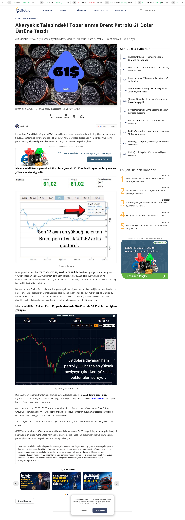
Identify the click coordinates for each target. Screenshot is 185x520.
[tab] (65, 494)
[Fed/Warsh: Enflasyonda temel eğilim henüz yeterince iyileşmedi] (35, 481)
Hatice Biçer (25, 126)
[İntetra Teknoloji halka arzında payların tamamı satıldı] (66, 481)
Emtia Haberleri (29, 19)
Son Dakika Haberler (135, 49)
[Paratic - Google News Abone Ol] (106, 127)
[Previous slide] (3, 3)
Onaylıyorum (100, 510)
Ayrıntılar (83, 510)
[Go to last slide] (16, 483)
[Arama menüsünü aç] (141, 10)
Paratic (18, 19)
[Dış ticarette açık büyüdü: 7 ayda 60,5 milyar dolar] (97, 481)
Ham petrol (97, 398)
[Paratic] (22, 10)
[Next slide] (182, 3)
